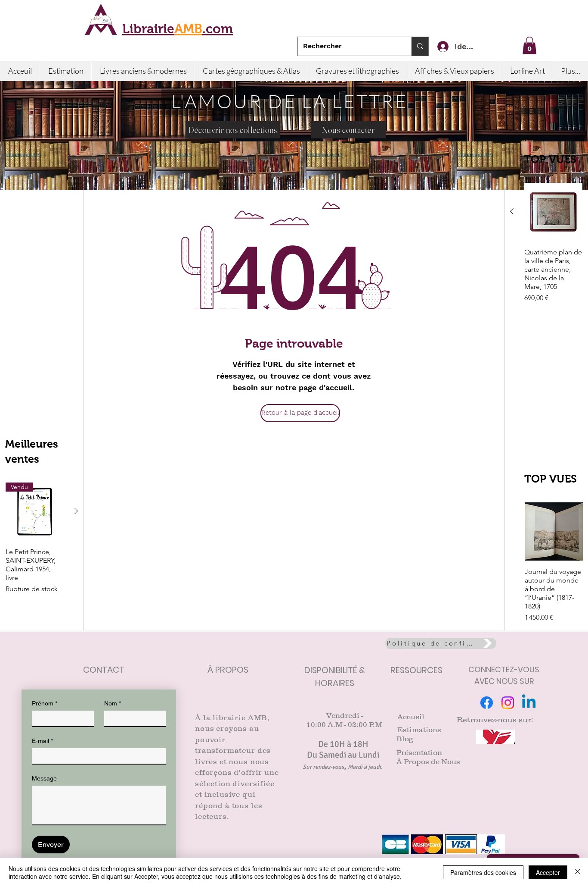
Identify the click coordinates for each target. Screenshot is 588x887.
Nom (112, 703)
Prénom (44, 703)
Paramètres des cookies (483, 872)
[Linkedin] (528, 702)
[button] (529, 45)
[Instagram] (507, 702)
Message (44, 778)
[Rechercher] (420, 46)
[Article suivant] (76, 511)
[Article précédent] (512, 211)
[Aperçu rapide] (553, 212)
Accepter (548, 872)
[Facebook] (486, 702)
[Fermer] (578, 872)
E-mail (42, 740)
